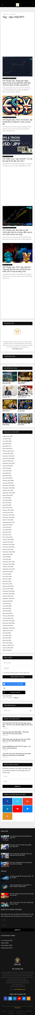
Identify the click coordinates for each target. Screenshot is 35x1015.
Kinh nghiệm (12, 1013)
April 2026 (5, 446)
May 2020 (5, 608)
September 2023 (7, 522)
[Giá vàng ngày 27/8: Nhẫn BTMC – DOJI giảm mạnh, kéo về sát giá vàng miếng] (25, 376)
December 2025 (7, 456)
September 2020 (7, 598)
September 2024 (7, 492)
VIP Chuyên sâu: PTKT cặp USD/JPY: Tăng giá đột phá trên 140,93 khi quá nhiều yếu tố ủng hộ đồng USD (17, 269)
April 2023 (5, 534)
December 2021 (7, 561)
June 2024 (5, 500)
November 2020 (7, 593)
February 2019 (7, 645)
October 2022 (6, 549)
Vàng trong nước (20, 1011)
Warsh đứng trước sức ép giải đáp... (24, 410)
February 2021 (7, 586)
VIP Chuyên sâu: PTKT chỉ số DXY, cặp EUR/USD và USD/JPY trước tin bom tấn (17, 122)
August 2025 (6, 465)
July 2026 (5, 438)
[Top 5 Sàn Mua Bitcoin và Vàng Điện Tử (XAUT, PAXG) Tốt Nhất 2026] (5, 886)
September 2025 (7, 463)
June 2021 (5, 576)
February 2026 (7, 451)
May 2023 (5, 532)
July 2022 (5, 556)
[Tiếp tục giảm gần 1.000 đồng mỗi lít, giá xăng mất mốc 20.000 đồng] (5, 855)
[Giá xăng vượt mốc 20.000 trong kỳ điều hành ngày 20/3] (5, 846)
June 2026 (5, 441)
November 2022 (7, 547)
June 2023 (5, 529)
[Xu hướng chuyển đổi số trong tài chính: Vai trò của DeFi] (5, 878)
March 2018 (6, 650)
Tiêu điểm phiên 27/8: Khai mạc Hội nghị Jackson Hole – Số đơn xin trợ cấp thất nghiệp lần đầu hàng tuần (17, 724)
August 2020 (6, 601)
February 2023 (7, 539)
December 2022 (7, 544)
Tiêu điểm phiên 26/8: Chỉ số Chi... (24, 424)
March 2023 (6, 537)
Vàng (2, 943)
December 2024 (7, 485)
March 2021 (6, 583)
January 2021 (6, 588)
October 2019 (6, 625)
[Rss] (28, 998)
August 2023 (6, 524)
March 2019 (6, 643)
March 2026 (6, 448)
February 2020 (7, 615)
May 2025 (5, 473)
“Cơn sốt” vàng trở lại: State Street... (9, 410)
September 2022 (7, 552)
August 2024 (6, 495)
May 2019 (5, 638)
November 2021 (7, 564)
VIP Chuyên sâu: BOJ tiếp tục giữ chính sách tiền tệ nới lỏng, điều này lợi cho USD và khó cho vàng (17, 232)
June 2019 (5, 635)
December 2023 (7, 515)
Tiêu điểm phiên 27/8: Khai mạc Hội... (9, 382)
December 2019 (7, 620)
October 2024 (6, 490)
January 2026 (6, 453)
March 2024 (6, 507)
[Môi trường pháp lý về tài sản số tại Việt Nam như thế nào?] (5, 895)
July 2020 (5, 603)
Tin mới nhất (4, 940)
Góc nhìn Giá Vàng (20, 1013)
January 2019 (6, 647)
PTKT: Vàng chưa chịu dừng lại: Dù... (9, 396)
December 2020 (7, 591)
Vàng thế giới (4, 945)
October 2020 (6, 596)
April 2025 (5, 475)
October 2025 (6, 461)
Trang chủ (4, 1011)
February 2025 (7, 480)
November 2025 (7, 458)
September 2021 (7, 569)
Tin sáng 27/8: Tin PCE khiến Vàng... (9, 424)
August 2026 (6, 436)
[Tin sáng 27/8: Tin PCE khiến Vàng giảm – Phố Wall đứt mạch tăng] (10, 418)
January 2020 (6, 618)
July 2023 (5, 527)
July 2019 (5, 633)
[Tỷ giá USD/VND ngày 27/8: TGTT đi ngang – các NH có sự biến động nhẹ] (25, 390)
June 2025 (5, 470)
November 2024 (7, 488)
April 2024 (5, 505)
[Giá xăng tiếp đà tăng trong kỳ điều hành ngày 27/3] (5, 838)
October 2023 (6, 520)
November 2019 (7, 623)
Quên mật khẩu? (7, 696)
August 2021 (6, 571)
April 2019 (5, 640)
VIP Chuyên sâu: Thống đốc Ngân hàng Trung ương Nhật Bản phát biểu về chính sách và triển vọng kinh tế (17, 83)
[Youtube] (19, 998)
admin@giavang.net (17, 348)
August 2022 (6, 554)
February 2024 (7, 510)
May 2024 (5, 502)
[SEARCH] (30, 710)
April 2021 (5, 581)
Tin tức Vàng (11, 1011)
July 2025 (5, 468)
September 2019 (7, 628)
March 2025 (6, 478)
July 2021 (5, 574)
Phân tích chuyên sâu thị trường (9, 78)
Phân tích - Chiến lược (7, 264)
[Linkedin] (15, 998)
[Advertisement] (17, 37)
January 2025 (6, 483)
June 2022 (5, 559)
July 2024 (5, 497)
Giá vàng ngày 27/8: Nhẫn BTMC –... (23, 382)
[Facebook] (5, 998)
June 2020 (5, 606)
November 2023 (7, 517)
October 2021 (6, 566)
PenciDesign (17, 1007)
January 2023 (6, 542)
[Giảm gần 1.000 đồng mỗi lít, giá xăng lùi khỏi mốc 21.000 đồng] (5, 864)
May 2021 (5, 579)
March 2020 (6, 613)
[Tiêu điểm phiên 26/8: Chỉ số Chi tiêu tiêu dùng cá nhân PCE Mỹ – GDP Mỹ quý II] (25, 418)
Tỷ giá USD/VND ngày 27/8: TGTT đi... (24, 396)
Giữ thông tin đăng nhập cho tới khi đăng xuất (16, 672)
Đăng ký (16, 697)
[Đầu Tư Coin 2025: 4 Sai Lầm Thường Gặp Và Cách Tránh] (5, 904)
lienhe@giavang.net (20, 989)
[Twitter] (10, 998)
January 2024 (6, 512)
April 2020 (5, 610)
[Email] (24, 998)
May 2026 (5, 443)
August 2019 (6, 630)
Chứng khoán (4, 948)
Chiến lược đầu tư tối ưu (8, 156)
